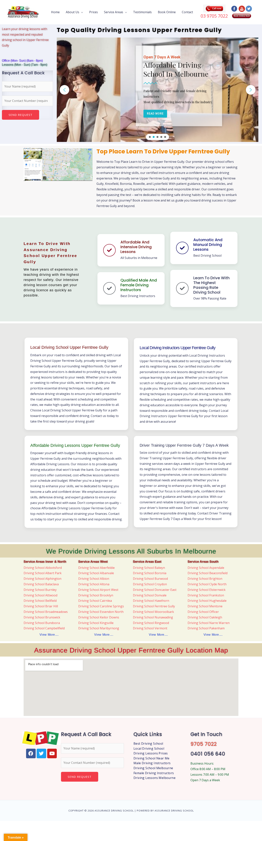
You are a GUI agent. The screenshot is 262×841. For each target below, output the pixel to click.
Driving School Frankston (206, 595)
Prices (93, 12)
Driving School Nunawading (153, 617)
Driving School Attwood (40, 595)
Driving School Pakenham (206, 628)
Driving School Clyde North (207, 584)
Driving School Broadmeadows (46, 612)
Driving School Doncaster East (154, 590)
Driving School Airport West (98, 590)
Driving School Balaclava (41, 584)
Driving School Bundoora (42, 623)
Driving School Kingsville (96, 623)
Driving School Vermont (150, 628)
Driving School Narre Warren (209, 623)
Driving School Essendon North (101, 612)
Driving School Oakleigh (205, 617)
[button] (64, 90)
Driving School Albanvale (96, 573)
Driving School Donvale (149, 595)
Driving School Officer (203, 612)
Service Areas (113, 12)
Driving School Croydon (150, 584)
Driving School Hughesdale (207, 601)
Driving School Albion (93, 578)
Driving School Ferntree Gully (154, 606)
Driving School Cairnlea (95, 601)
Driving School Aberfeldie (96, 568)
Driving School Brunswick (42, 617)
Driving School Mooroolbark (153, 612)
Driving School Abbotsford (43, 568)
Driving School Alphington (42, 578)
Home (55, 12)
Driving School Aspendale (206, 568)
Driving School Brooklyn (95, 595)
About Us (72, 12)
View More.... (49, 634)
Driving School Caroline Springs (101, 606)
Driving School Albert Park (43, 573)
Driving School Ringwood (151, 623)
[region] (157, 90)
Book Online (167, 12)
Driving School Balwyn (149, 568)
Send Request (20, 115)
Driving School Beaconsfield (207, 573)
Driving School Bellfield (40, 601)
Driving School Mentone (205, 606)
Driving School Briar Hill (41, 606)
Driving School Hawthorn (151, 601)
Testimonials (142, 12)
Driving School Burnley (40, 590)
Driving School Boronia (149, 573)
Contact (187, 12)
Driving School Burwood (150, 578)
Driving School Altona (93, 584)
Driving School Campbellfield (44, 628)
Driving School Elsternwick (207, 590)
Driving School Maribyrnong (98, 628)
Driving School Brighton (205, 578)
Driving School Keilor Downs (98, 617)
